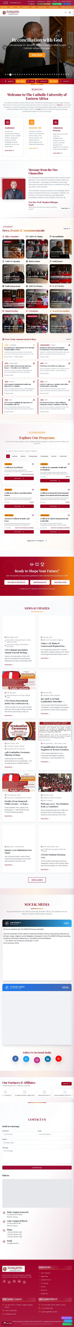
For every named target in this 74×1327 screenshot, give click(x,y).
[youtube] (59, 1059)
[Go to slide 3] (10, 74)
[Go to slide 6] (17, 74)
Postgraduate (44, 456)
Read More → (9, 665)
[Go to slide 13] (33, 74)
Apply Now (44, 1276)
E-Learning (44, 1283)
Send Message (37, 1167)
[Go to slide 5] (15, 74)
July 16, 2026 (34, 941)
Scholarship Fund (53, 7)
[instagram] (37, 1059)
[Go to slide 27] (66, 74)
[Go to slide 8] (22, 74)
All (8, 456)
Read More (64, 208)
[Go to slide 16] (40, 74)
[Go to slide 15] (38, 74)
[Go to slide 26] (63, 74)
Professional (63, 456)
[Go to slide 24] (59, 74)
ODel (18, 7)
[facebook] (15, 1059)
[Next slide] (69, 47)
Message (5, 1148)
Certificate (14, 456)
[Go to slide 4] (12, 74)
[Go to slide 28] (68, 74)
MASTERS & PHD (60, 582)
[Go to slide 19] (47, 74)
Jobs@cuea (44, 1293)
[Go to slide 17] (43, 74)
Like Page (65, 987)
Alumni (33, 7)
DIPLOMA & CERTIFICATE (16, 582)
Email (48, 1)
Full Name (5, 1131)
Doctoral (53, 456)
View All (65, 229)
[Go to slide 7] (19, 74)
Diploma (23, 456)
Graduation (40, 1)
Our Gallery (31, 1)
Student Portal (45, 1280)
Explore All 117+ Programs (35, 541)
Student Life (26, 7)
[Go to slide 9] (24, 74)
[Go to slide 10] (26, 74)
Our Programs (45, 1273)
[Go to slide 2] (7, 74)
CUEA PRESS (4, 7)
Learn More (8, 150)
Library (43, 1287)
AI (59, 1)
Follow (66, 923)
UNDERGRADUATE (40, 582)
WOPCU (12, 7)
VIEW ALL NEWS (37, 880)
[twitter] (26, 1059)
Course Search (42, 7)
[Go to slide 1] (5, 74)
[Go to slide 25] (61, 74)
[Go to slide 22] (54, 74)
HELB (54, 1)
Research (44, 1290)
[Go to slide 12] (31, 74)
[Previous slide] (5, 47)
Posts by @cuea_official (11, 943)
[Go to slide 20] (49, 74)
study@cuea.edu (16, 3)
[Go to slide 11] (29, 74)
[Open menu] (70, 12)
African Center (66, 1)
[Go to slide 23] (56, 74)
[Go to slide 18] (45, 74)
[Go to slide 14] (36, 74)
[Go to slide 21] (52, 74)
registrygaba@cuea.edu (49, 1312)
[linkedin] (48, 1059)
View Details (17, 478)
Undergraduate (33, 456)
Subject (4, 1139)
